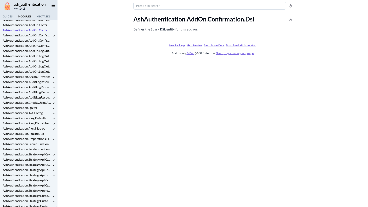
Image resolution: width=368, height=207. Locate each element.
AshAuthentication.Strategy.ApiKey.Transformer (27, 180)
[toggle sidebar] (52, 5)
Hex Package (177, 45)
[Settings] (290, 6)
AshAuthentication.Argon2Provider (26, 76)
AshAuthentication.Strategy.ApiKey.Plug (27, 170)
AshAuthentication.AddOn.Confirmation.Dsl (27, 30)
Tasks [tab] (44, 16)
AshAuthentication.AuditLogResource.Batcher (27, 87)
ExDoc (190, 53)
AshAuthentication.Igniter (20, 107)
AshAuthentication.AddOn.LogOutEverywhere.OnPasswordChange (27, 61)
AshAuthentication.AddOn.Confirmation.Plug (27, 35)
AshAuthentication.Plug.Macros (24, 128)
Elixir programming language (235, 53)
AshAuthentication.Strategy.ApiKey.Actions (27, 159)
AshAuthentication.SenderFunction (26, 149)
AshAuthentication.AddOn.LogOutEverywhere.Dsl (27, 56)
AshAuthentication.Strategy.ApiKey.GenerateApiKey (27, 164)
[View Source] (290, 17)
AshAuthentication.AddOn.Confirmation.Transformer (27, 40)
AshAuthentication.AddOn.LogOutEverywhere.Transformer (27, 66)
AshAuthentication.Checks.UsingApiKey (27, 102)
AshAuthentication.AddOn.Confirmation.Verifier (27, 45)
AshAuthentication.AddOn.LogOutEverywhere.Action (27, 51)
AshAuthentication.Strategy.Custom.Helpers (27, 195)
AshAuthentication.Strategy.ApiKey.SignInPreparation (27, 175)
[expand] (54, 36)
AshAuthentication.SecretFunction (26, 144)
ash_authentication (29, 4)
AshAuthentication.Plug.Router (23, 133)
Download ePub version (241, 45)
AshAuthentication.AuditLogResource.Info (27, 97)
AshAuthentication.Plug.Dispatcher (26, 123)
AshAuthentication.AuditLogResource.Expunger (27, 92)
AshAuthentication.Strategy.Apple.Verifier (27, 190)
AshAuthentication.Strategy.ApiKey (26, 154)
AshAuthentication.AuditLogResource (27, 82)
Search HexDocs (214, 45)
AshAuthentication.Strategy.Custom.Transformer (27, 201)
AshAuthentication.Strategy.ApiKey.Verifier (27, 185)
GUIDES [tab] (8, 16)
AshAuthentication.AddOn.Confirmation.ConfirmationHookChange (27, 25)
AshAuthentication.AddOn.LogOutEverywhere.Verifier (27, 71)
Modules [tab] (24, 16)
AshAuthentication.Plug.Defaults (24, 118)
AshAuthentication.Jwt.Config (23, 113)
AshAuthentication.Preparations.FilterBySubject (27, 138)
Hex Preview (194, 45)
